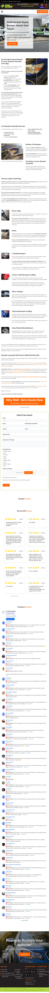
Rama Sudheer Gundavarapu (13, 864)
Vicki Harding (9, 850)
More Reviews (24, 920)
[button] (2, 11)
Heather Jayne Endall (11, 655)
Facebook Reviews (29, 981)
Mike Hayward (9, 762)
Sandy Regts (9, 727)
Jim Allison (8, 822)
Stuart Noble (9, 706)
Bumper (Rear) (7, 460)
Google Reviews (28, 979)
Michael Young (9, 803)
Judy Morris (9, 678)
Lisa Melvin (9, 789)
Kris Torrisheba (10, 713)
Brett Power (9, 643)
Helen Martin (9, 755)
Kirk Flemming (9, 836)
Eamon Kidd (9, 871)
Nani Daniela (9, 668)
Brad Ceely (8, 885)
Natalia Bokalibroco (11, 892)
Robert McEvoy (9, 748)
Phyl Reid (8, 796)
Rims (5, 466)
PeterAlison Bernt (10, 817)
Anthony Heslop (10, 769)
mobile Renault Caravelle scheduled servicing (26, 363)
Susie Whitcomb (10, 899)
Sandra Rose (9, 622)
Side (5, 453)
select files (28, 472)
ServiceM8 (17, 595)
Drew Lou (8, 878)
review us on (10, 619)
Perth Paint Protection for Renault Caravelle (33, 376)
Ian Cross (8, 913)
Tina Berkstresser (10, 810)
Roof (5, 456)
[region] (24, 33)
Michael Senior (9, 661)
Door (5, 462)
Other (5, 458)
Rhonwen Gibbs (10, 685)
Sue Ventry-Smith (10, 629)
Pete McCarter (9, 636)
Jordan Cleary (9, 741)
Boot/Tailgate (7, 464)
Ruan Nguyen (9, 699)
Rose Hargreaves (10, 843)
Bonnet (5, 455)
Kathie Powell (9, 857)
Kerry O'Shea (9, 734)
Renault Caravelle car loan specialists (21, 372)
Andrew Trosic (9, 720)
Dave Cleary (9, 906)
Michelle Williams (10, 829)
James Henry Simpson (11, 692)
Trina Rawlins (9, 648)
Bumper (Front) (7, 451)
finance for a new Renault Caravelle (13, 370)
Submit (6, 485)
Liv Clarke (8, 776)
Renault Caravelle (30, 387)
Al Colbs (8, 782)
